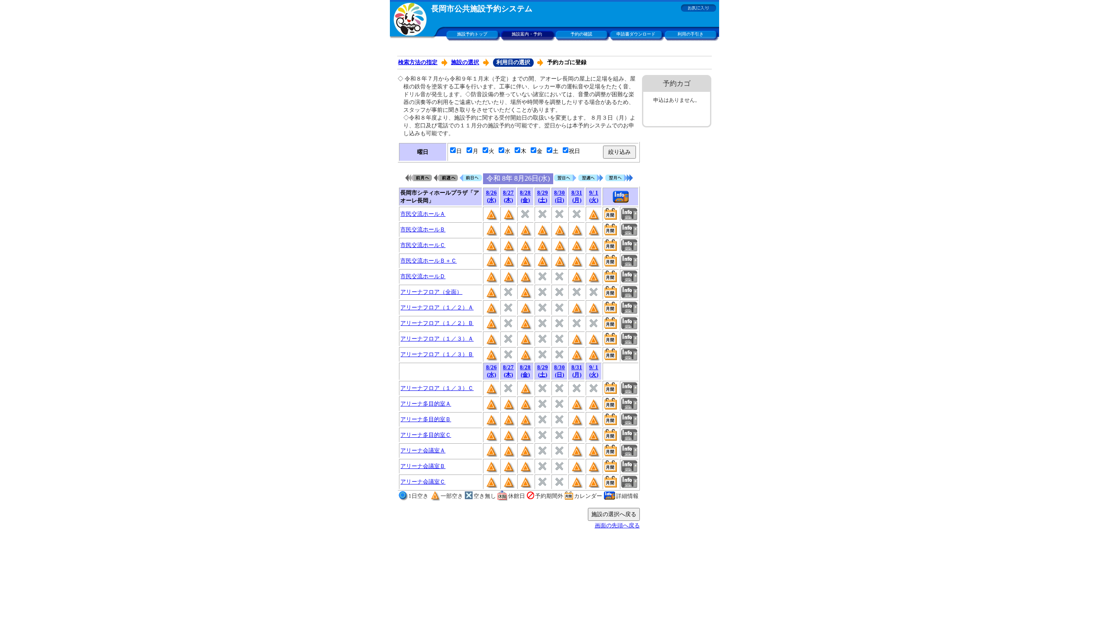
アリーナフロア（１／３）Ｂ (436, 354)
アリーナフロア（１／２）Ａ (436, 307)
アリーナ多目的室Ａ (425, 403)
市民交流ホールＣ (422, 245)
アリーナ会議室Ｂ (422, 466)
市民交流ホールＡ (422, 214)
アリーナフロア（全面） (431, 292)
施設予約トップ (472, 34)
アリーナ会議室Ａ (422, 450)
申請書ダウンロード (635, 34)
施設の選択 (465, 62)
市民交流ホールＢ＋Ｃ (428, 260)
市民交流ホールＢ (422, 229)
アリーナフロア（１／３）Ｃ (436, 388)
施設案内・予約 (527, 34)
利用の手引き (691, 34)
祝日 (574, 151)
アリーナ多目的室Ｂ (425, 419)
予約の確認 (581, 34)
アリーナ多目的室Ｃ (425, 435)
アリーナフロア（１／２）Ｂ (436, 323)
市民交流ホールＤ (422, 276)
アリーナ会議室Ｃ (422, 481)
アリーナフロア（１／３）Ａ (436, 338)
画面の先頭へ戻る (617, 525)
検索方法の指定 (418, 62)
